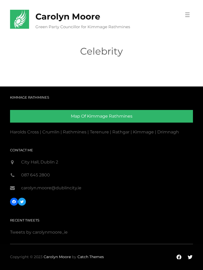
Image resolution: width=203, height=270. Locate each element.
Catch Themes (90, 256)
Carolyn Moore (67, 16)
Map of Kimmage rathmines (101, 116)
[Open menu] (187, 14)
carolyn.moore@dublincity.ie (51, 187)
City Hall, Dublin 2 (39, 162)
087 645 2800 (35, 174)
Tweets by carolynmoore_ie (39, 232)
